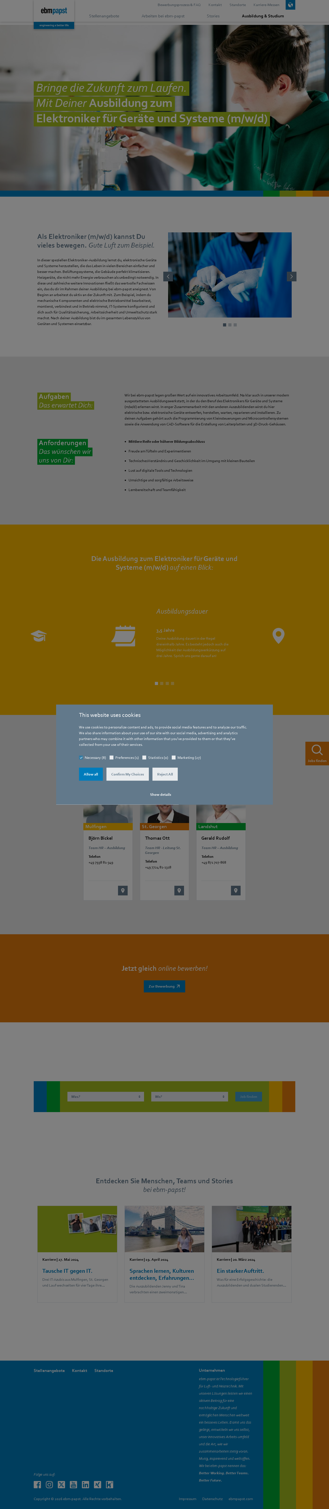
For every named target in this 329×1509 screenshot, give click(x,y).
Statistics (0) (158, 757)
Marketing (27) (189, 757)
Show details (160, 794)
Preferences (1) (127, 757)
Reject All (165, 774)
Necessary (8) (95, 757)
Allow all (91, 774)
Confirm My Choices (127, 774)
